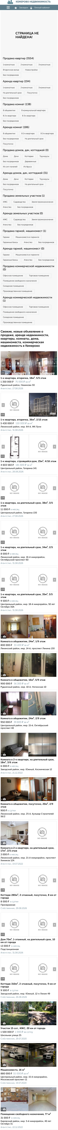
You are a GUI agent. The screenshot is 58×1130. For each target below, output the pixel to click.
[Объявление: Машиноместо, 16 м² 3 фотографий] (29, 1067)
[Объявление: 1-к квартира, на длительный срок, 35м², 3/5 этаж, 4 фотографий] (15, 591)
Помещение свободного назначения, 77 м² (26, 1114)
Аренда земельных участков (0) (23, 213)
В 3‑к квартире (28, 116)
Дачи (16, 156)
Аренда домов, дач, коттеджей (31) (25, 173)
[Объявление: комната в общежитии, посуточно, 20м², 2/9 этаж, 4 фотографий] (29, 801)
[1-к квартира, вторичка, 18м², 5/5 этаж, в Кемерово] (15, 375)
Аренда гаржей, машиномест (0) (23, 248)
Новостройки (31, 70)
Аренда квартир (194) (16, 81)
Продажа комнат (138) (17, 104)
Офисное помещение (13, 276)
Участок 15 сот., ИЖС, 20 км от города (23, 1028)
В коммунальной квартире (33, 110)
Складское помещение (13, 286)
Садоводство (20, 202)
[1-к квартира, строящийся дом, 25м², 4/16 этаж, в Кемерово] (15, 458)
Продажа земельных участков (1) (24, 196)
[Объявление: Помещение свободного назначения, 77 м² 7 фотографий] (29, 1111)
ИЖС (5, 202)
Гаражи (6, 237)
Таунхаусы (44, 156)
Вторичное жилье (11, 70)
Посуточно (32, 93)
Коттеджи (29, 156)
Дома (5, 156)
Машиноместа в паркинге (27, 237)
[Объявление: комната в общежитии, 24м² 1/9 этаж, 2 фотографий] (29, 638)
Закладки (23, 8)
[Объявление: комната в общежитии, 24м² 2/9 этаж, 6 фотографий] (29, 715)
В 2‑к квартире (9, 116)
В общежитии (9, 110)
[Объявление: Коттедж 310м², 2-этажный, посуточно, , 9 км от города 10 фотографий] (15, 981)
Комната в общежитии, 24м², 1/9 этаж (23, 641)
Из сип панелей (10, 167)
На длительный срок (12, 93)
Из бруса (27, 167)
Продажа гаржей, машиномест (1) (24, 231)
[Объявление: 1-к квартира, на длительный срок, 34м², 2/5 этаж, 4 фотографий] (15, 544)
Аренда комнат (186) (16, 127)
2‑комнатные (26, 65)
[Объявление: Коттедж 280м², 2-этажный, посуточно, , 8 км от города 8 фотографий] (15, 892)
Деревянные (30, 162)
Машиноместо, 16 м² (13, 1070)
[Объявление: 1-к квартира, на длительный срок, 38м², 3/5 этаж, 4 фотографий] (15, 500)
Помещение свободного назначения (20, 281)
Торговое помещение (39, 276)
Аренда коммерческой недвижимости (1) (27, 299)
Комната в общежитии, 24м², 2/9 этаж (23, 718)
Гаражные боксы (10, 242)
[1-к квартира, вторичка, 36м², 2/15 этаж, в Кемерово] (15, 416)
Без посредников (11, 75)
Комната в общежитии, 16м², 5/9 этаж (23, 680)
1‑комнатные (9, 65)
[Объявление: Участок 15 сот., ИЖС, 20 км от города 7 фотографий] (29, 1025)
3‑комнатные (44, 65)
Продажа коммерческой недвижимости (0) (28, 268)
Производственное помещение (17, 291)
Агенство (7, 207)
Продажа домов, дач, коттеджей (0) (25, 150)
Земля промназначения (42, 202)
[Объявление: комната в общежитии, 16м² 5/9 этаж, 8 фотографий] (29, 677)
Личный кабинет (42, 8)
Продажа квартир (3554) (18, 58)
